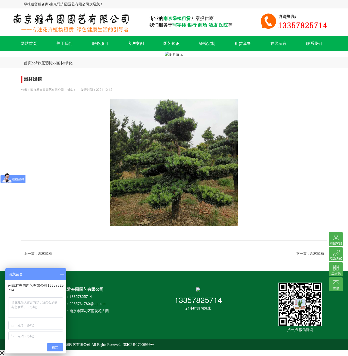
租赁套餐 (243, 43)
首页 (28, 63)
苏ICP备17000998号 (138, 345)
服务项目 (100, 43)
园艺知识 (171, 43)
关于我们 (64, 43)
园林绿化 (64, 63)
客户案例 (136, 43)
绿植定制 (207, 43)
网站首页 (29, 43)
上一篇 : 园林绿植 (38, 253)
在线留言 (278, 43)
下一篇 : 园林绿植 (310, 253)
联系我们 (314, 43)
